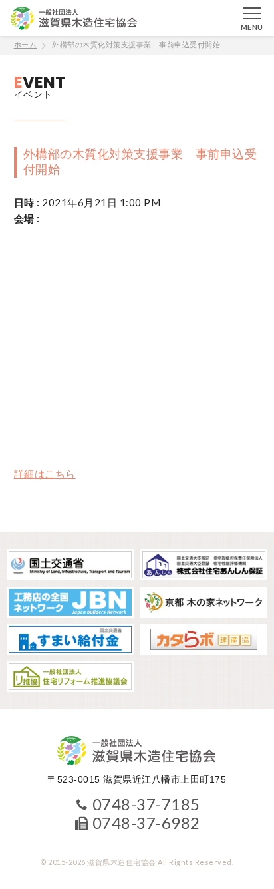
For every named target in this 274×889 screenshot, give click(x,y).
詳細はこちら (45, 474)
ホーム (25, 45)
